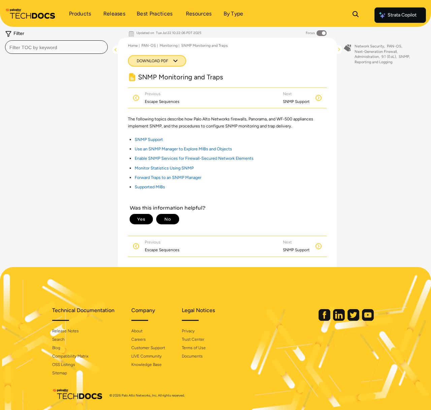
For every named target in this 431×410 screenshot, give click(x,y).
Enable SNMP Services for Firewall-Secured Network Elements (194, 158)
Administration (367, 56)
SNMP (404, 56)
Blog (56, 347)
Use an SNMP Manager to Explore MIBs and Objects (183, 148)
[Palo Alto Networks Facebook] (325, 319)
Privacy (188, 331)
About (136, 331)
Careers (138, 339)
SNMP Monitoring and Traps (204, 45)
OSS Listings (63, 364)
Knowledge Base (146, 364)
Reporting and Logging (373, 62)
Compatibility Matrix (70, 356)
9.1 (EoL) (389, 56)
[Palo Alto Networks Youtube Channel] (368, 319)
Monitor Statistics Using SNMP (164, 168)
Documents (192, 356)
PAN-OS (148, 45)
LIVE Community (146, 356)
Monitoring (168, 45)
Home (133, 45)
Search (58, 339)
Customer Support (148, 347)
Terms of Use (194, 347)
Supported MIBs (150, 186)
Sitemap (59, 373)
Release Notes (65, 331)
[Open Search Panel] (356, 15)
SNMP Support (149, 139)
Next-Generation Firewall (376, 51)
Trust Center (193, 339)
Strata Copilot (402, 15)
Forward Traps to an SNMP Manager (168, 177)
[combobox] (56, 47)
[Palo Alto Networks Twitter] (353, 319)
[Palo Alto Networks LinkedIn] (339, 319)
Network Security (369, 46)
